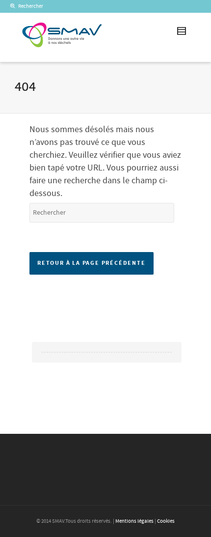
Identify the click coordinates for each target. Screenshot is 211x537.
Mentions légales (134, 521)
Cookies (166, 521)
